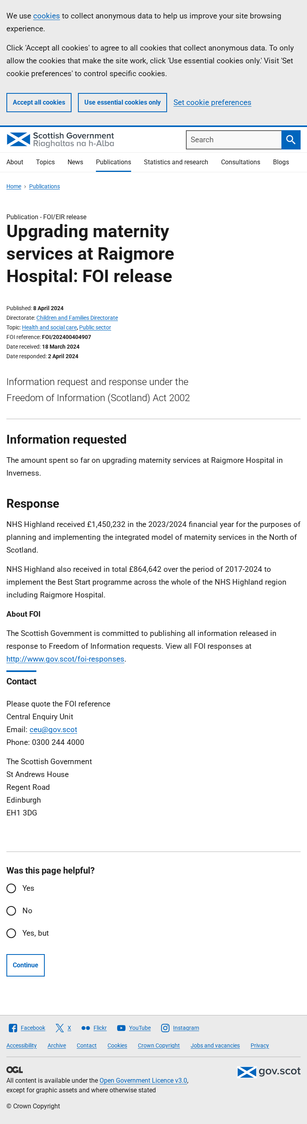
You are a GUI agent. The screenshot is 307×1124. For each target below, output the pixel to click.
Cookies (117, 1045)
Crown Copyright (159, 1045)
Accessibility (21, 1045)
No (27, 910)
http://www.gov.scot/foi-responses (65, 659)
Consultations (240, 162)
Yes (28, 888)
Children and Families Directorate (77, 318)
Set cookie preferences (212, 102)
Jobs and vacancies (215, 1045)
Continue (25, 965)
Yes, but (35, 933)
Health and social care (49, 327)
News (75, 162)
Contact (87, 1045)
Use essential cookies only (122, 102)
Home (13, 186)
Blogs (281, 162)
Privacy (260, 1045)
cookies (46, 15)
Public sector (95, 327)
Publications (113, 162)
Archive (57, 1045)
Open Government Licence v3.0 (143, 1080)
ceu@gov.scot (53, 729)
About (14, 162)
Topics (45, 162)
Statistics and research (176, 162)
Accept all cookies (39, 102)
